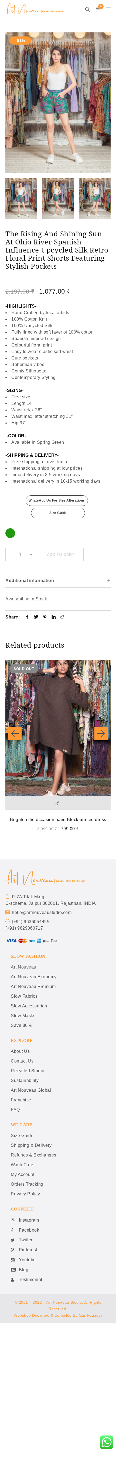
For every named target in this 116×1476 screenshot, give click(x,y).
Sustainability (25, 1080)
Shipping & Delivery (31, 1145)
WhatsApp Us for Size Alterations (57, 500)
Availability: (17, 599)
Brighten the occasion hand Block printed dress (58, 819)
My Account (22, 1174)
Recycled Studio (28, 1070)
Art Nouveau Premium (33, 986)
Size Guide (58, 513)
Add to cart (61, 554)
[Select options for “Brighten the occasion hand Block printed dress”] (58, 803)
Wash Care (22, 1164)
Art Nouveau (23, 967)
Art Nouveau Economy (34, 976)
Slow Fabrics (24, 996)
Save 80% (21, 1025)
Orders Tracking (27, 1184)
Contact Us (22, 1061)
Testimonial (30, 1279)
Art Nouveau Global (31, 1090)
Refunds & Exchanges (33, 1155)
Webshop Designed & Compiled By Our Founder (58, 1315)
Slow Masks (23, 1015)
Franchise (21, 1100)
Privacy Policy (25, 1194)
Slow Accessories (29, 1006)
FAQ (15, 1109)
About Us (20, 1051)
